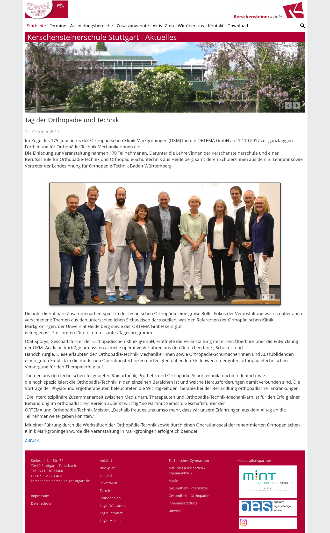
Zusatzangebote (133, 26)
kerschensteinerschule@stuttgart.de (60, 481)
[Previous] (288, 105)
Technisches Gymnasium (189, 460)
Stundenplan (110, 498)
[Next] (296, 105)
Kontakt (215, 26)
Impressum (40, 496)
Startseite (36, 26)
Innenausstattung (183, 503)
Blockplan (107, 468)
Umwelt (175, 510)
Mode (173, 480)
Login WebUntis (112, 505)
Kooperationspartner (254, 460)
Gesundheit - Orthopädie (189, 495)
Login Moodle (111, 520)
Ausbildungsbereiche (91, 26)
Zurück (32, 440)
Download (237, 26)
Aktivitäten (163, 26)
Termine (58, 26)
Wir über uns (191, 26)
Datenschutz (41, 503)
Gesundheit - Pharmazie (188, 488)
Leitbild (106, 475)
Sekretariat (108, 483)
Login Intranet (111, 513)
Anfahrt (106, 460)
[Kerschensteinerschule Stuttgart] (302, 26)
